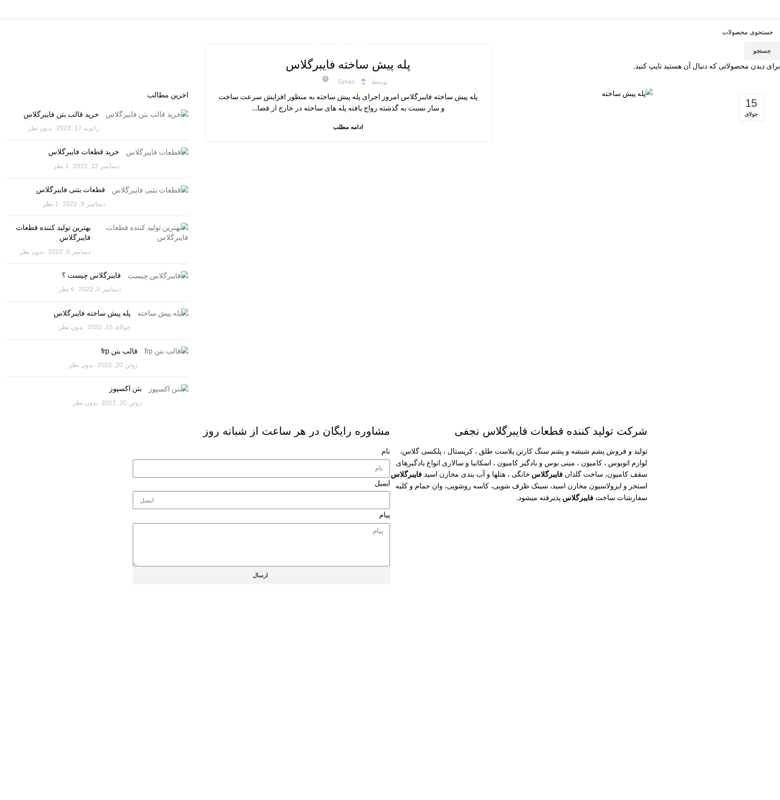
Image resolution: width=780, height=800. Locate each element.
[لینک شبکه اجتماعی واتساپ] (35, 9)
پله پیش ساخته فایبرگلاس (361, 44)
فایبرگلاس (318, 44)
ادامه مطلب (348, 127)
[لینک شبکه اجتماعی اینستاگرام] (48, 9)
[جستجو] (67, 9)
